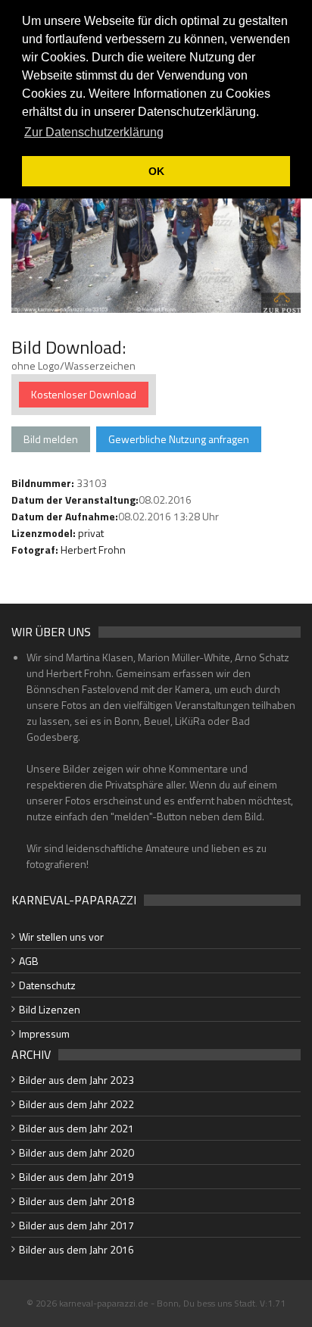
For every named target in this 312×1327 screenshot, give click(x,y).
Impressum (44, 1033)
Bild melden (50, 439)
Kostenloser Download (83, 394)
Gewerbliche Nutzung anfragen (178, 439)
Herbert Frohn (93, 549)
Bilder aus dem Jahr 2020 (76, 1152)
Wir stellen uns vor (61, 937)
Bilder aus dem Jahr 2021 (76, 1128)
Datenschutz (47, 985)
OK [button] (156, 171)
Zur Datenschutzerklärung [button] (94, 132)
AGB (29, 961)
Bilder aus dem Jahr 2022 (76, 1104)
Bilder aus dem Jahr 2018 (76, 1201)
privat (91, 533)
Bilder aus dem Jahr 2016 (76, 1249)
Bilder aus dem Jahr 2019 (76, 1177)
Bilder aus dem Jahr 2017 (76, 1225)
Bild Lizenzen (49, 1009)
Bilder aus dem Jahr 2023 (76, 1080)
